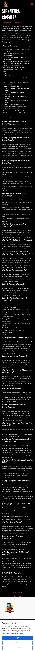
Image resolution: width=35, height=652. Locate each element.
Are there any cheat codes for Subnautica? (17, 61)
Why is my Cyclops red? (12, 117)
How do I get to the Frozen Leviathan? (15, 65)
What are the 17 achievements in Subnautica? (14, 75)
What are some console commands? (15, 106)
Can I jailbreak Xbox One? (12, 86)
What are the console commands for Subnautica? (15, 58)
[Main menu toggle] (32, 4)
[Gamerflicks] (5, 4)
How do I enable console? (12, 109)
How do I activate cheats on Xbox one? (15, 67)
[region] (17, 636)
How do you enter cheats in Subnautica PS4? (16, 101)
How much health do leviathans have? (16, 78)
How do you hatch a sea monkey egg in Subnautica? (16, 83)
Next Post (17, 596)
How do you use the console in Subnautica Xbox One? (16, 50)
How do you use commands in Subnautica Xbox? (17, 89)
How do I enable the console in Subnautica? (17, 63)
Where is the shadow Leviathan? (14, 80)
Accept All (17, 638)
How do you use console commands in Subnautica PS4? (15, 54)
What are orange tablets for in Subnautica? (17, 111)
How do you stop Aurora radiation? (15, 104)
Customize (17, 643)
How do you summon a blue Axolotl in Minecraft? (15, 93)
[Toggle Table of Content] (29, 46)
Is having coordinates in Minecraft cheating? (15, 114)
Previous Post (17, 592)
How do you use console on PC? (13, 70)
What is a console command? (12, 72)
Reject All (17, 648)
